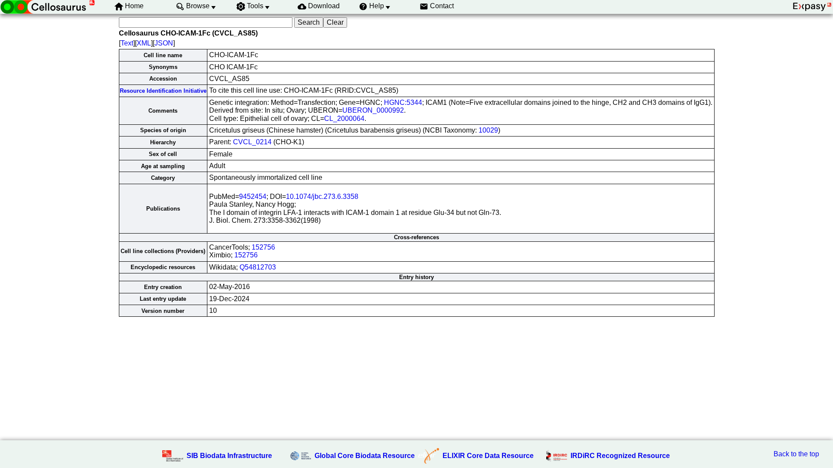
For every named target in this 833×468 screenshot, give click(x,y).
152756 (263, 247)
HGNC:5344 (403, 102)
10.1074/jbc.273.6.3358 (322, 196)
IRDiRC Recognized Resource (620, 455)
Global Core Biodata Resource (365, 455)
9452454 (252, 196)
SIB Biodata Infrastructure (229, 455)
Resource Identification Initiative (163, 91)
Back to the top (796, 454)
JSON (163, 43)
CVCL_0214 (252, 142)
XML (144, 43)
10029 (488, 130)
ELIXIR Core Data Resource (488, 455)
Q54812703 (257, 267)
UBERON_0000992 (373, 110)
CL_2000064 (344, 118)
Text (127, 43)
